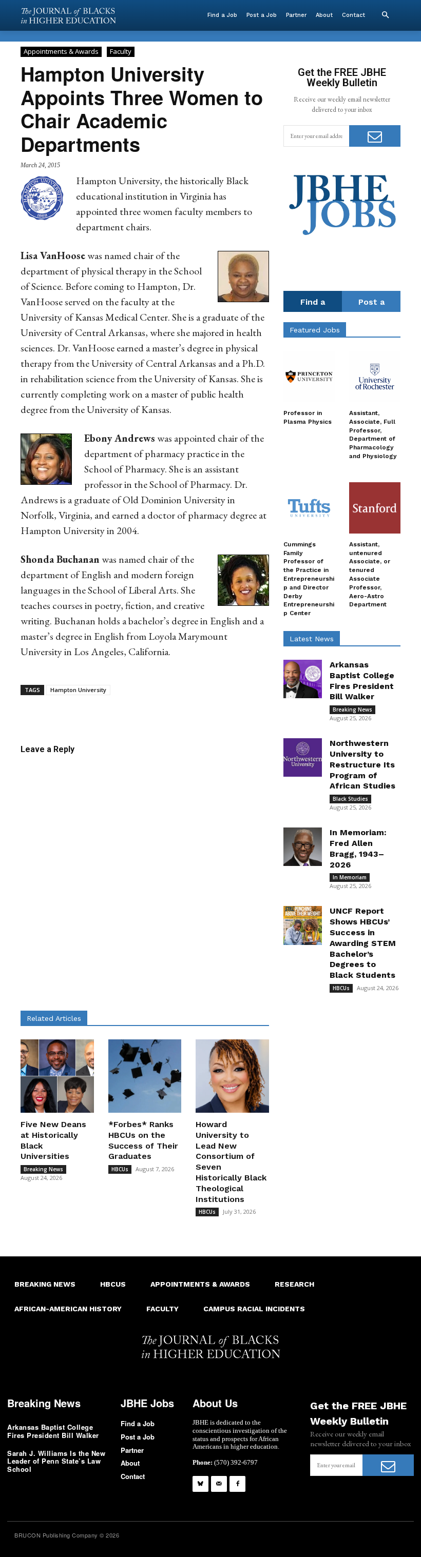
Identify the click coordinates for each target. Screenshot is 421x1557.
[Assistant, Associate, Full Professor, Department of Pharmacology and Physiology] (374, 376)
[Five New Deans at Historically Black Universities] (57, 1076)
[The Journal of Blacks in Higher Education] (68, 15)
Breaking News (43, 1169)
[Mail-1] (219, 1484)
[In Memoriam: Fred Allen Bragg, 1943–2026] (302, 846)
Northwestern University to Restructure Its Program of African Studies (362, 764)
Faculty (120, 51)
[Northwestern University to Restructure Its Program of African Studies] (302, 757)
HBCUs (119, 1169)
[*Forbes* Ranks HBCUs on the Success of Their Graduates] (145, 1076)
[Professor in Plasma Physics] (309, 376)
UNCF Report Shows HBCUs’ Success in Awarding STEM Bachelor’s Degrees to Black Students (363, 943)
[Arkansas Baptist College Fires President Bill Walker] (302, 679)
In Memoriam (350, 877)
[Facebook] (237, 1484)
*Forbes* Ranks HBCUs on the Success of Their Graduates (143, 1140)
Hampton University (78, 690)
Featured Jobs (315, 330)
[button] (385, 15)
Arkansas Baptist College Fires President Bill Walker (53, 1431)
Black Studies (350, 798)
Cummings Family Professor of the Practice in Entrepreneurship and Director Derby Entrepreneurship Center (308, 579)
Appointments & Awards (61, 51)
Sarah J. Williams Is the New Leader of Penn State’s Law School (56, 1461)
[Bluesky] (200, 1484)
